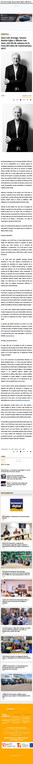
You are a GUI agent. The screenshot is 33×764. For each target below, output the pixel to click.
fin (9, 449)
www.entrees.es (10, 336)
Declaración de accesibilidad (16, 721)
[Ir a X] (18, 708)
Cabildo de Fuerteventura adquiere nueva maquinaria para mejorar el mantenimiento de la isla (16, 695)
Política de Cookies (26, 722)
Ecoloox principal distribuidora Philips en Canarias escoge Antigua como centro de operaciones (16, 477)
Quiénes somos (6, 720)
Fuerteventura (5, 449)
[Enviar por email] (13, 99)
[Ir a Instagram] (20, 708)
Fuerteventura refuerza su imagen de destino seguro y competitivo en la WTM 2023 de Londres (16, 657)
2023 (20, 449)
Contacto (4, 723)
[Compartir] (17, 99)
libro (23, 449)
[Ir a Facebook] (15, 708)
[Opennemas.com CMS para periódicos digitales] (16, 755)
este (12, 449)
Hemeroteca (5, 34)
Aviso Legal (15, 717)
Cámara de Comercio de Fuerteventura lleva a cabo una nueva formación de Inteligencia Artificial (15, 601)
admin (2, 95)
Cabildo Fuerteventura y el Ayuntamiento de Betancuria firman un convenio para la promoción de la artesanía (15, 667)
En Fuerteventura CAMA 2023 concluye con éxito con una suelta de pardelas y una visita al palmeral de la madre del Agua (16, 629)
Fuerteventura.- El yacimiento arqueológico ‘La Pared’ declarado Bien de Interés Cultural (15, 470)
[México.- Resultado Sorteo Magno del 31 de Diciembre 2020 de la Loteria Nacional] (3, 483)
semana (16, 449)
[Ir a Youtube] (23, 708)
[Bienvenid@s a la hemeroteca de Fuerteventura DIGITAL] (16, 505)
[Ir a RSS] (25, 708)
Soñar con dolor (5, 464)
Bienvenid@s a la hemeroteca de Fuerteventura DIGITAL (15, 517)
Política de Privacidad (26, 717)
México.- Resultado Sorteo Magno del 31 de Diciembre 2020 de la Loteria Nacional (17, 484)
